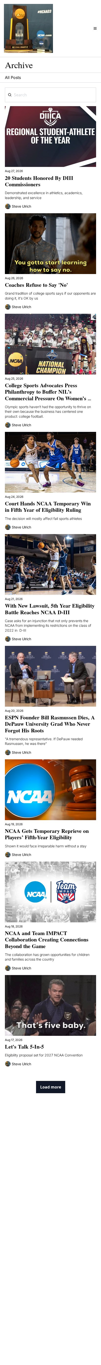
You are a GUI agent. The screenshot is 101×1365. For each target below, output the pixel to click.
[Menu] (95, 28)
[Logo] (28, 28)
